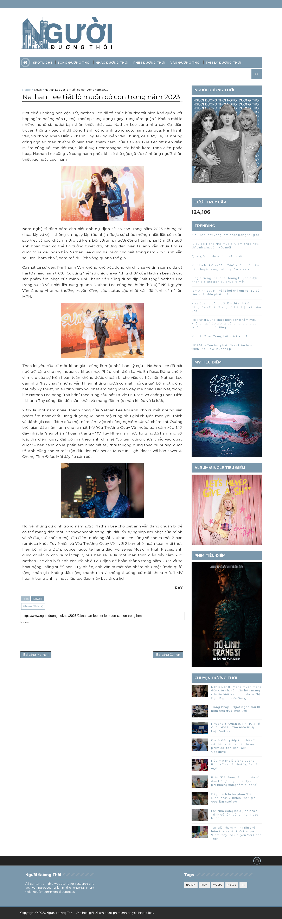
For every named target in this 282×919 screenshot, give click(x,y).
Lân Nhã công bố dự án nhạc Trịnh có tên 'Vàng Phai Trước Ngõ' (235, 814)
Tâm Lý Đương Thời (223, 62)
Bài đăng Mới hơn (36, 655)
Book (191, 884)
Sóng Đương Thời (74, 62)
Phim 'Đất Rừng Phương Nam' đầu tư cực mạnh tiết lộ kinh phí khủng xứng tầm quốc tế (235, 781)
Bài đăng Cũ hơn (168, 655)
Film (204, 884)
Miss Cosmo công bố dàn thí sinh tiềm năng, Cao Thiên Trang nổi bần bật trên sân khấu (226, 307)
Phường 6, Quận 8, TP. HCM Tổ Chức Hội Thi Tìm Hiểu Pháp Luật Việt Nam (235, 727)
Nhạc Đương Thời (112, 62)
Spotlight (43, 62)
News (37, 89)
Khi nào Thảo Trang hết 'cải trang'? (220, 336)
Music (218, 884)
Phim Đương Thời (149, 62)
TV (243, 884)
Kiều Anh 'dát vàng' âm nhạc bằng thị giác (226, 234)
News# (37, 598)
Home (26, 89)
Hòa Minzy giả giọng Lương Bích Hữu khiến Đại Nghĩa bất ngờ (235, 764)
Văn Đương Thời (185, 62)
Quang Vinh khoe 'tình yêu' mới (217, 256)
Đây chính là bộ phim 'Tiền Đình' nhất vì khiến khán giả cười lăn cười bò (233, 797)
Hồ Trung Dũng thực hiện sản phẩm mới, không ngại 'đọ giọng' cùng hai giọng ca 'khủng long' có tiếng (224, 323)
